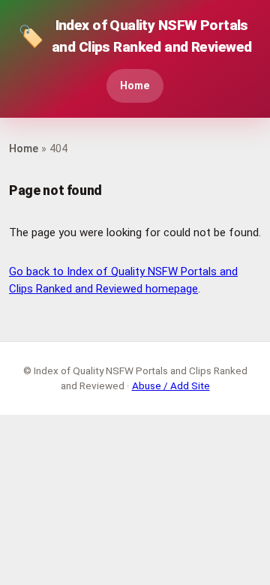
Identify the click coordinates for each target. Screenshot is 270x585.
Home (135, 86)
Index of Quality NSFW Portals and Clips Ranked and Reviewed (134, 36)
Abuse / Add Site (171, 386)
